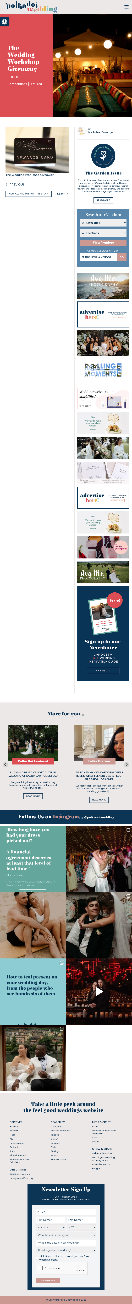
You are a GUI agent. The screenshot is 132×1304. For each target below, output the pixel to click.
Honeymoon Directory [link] (21, 1178)
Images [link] (55, 1134)
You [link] (11, 1139)
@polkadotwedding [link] (99, 817)
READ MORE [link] (103, 200)
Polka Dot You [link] (99, 761)
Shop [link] (12, 1151)
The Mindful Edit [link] (18, 1155)
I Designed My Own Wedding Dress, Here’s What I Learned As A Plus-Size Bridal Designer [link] (99, 776)
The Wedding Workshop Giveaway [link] (30, 175)
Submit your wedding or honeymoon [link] (103, 1159)
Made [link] (12, 1134)
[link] (4, 21)
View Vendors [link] (103, 242)
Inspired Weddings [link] (60, 1130)
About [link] (95, 1126)
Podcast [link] (14, 1147)
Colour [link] (54, 1139)
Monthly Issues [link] (58, 1159)
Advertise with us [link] (101, 1164)
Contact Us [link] (98, 1137)
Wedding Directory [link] (20, 1174)
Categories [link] (57, 1126)
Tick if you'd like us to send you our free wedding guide (64, 1258)
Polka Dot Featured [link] (33, 761)
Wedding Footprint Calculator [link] (20, 1161)
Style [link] (53, 1147)
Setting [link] (55, 1151)
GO (122, 257)
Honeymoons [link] (17, 1143)
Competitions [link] (18, 84)
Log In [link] (95, 1141)
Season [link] (54, 1155)
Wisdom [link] (14, 1130)
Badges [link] (96, 1168)
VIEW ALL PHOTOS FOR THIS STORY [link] (28, 193)
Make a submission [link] (102, 1153)
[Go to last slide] (5, 764)
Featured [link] (35, 84)
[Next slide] (126, 764)
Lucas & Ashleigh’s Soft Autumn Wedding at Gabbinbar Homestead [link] (33, 774)
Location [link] (55, 1143)
